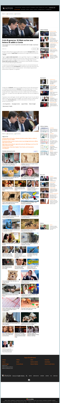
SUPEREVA (53, 400)
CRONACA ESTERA (53, 31)
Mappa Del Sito (36, 375)
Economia (47, 359)
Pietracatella (23, 9)
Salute (17, 361)
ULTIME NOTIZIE (18, 7)
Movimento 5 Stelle (7, 106)
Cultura (3, 361)
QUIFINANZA (45, 400)
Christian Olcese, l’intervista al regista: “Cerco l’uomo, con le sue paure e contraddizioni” (18, 147)
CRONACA (24, 7)
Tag (51, 375)
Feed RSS (30, 375)
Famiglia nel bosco (41, 9)
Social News (47, 361)
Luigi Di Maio (24, 104)
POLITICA (28, 7)
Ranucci (31, 9)
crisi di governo (6, 104)
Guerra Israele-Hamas (50, 364)
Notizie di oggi (5, 364)
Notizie (8, 375)
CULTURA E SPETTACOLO (54, 42)
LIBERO (6, 400)
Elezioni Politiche (34, 364)
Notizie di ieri (4, 365)
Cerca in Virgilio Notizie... (18, 375)
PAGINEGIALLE (13, 400)
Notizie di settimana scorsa (7, 368)
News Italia (55, 375)
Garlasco (27, 9)
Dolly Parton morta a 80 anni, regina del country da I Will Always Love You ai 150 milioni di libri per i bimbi (20, 144)
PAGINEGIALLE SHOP (19, 400)
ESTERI (37, 7)
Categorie (42, 375)
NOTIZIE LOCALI (52, 79)
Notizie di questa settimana (7, 367)
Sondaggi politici (48, 9)
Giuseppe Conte (16, 104)
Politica (18, 359)
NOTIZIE (9, 8)
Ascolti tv (35, 9)
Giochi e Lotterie (34, 361)
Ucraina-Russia (19, 364)
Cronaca (4, 359)
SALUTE (51, 96)
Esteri (32, 359)
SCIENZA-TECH (41, 7)
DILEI (38, 400)
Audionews (51, 7)
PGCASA (24, 400)
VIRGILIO (9, 400)
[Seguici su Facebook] (29, 380)
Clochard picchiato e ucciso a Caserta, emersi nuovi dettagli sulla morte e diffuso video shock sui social (20, 142)
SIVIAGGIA (40, 400)
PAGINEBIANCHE (29, 400)
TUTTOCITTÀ (34, 400)
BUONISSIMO (49, 400)
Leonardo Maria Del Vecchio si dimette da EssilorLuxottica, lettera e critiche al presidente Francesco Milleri (19, 139)
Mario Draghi (32, 104)
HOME (3, 16)
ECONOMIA (32, 7)
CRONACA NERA (52, 85)
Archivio (47, 375)
